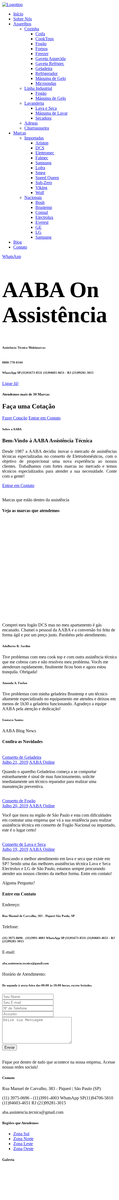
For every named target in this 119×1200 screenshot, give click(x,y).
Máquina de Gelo (50, 78)
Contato (20, 247)
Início (18, 14)
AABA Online (42, 762)
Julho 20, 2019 (15, 805)
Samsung (43, 162)
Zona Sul (21, 1133)
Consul (41, 212)
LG (38, 232)
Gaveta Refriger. (49, 63)
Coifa (40, 33)
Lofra (40, 167)
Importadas (34, 138)
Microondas (45, 83)
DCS (39, 148)
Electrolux (44, 217)
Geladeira (43, 68)
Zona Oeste (23, 1148)
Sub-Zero (43, 182)
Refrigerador (46, 73)
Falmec (41, 157)
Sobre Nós (22, 19)
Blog (17, 242)
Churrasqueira (36, 128)
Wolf (39, 192)
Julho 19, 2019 (15, 849)
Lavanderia (34, 103)
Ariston (41, 143)
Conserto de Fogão (18, 800)
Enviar (9, 1047)
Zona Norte (23, 1138)
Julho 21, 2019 (15, 762)
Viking (41, 187)
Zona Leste (23, 1143)
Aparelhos (22, 23)
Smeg (40, 172)
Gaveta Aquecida (50, 58)
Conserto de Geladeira (21, 757)
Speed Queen (47, 177)
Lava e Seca (46, 108)
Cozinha (31, 28)
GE (38, 227)
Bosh (40, 202)
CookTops (44, 38)
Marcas (19, 133)
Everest (41, 222)
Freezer (41, 53)
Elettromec (44, 152)
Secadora (43, 118)
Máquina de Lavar (51, 113)
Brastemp (43, 207)
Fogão (40, 43)
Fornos (41, 48)
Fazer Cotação (14, 418)
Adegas (31, 123)
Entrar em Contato (45, 418)
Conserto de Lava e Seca (24, 844)
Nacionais (33, 197)
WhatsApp (11, 256)
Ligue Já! (10, 383)
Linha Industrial (38, 88)
